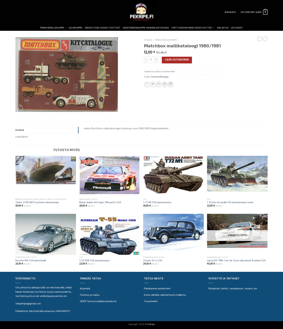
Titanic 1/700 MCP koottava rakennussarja (37, 202)
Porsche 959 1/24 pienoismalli (30, 261)
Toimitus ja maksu (90, 295)
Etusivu (148, 40)
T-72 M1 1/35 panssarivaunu (157, 202)
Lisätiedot (21, 136)
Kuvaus (19, 130)
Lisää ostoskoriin (177, 60)
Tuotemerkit (151, 301)
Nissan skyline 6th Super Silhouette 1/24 (100, 202)
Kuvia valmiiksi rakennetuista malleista (165, 295)
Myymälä (85, 288)
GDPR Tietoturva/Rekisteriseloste (98, 301)
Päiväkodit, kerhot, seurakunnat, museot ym (232, 288)
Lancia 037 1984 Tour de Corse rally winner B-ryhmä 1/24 (236, 261)
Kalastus (223, 27)
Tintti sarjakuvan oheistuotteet (192, 27)
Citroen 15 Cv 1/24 (152, 261)
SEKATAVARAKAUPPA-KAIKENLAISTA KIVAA (146, 27)
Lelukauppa (75, 27)
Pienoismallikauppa (52, 27)
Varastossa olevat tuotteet (103, 27)
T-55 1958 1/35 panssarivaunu (94, 261)
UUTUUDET (237, 27)
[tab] (46, 130)
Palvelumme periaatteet (157, 288)
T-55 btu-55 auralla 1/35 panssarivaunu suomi (230, 202)
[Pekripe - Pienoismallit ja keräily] (141, 12)
